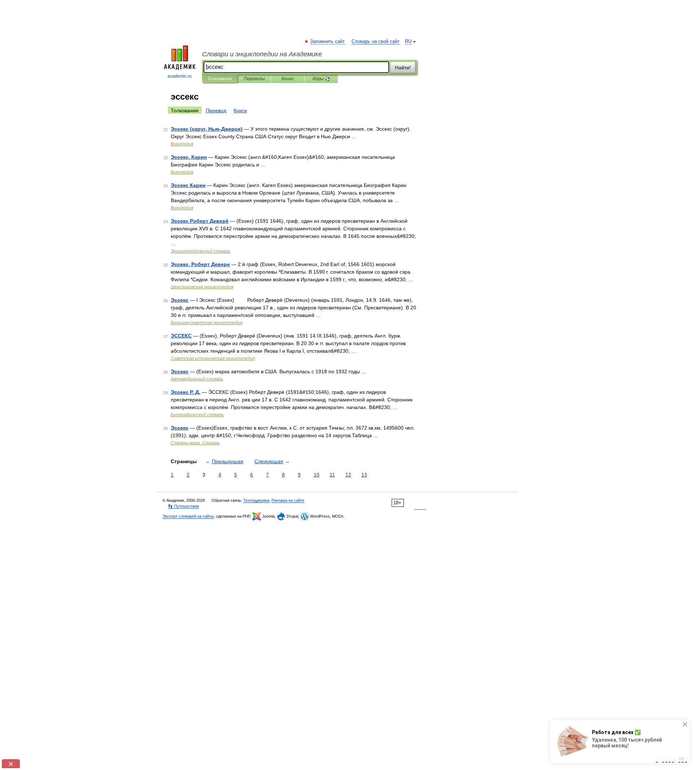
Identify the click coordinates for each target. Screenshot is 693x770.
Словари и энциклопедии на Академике (262, 54)
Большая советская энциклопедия (207, 322)
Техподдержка (256, 500)
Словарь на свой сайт (376, 41)
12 (348, 475)
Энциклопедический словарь (200, 251)
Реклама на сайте (287, 500)
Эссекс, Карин (189, 157)
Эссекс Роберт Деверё (199, 221)
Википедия (182, 144)
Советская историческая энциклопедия (213, 358)
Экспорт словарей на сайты (188, 516)
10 (316, 475)
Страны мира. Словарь (195, 442)
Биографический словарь (197, 414)
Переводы (254, 78)
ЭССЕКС (181, 336)
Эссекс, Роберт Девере (200, 264)
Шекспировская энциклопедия (202, 287)
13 (364, 475)
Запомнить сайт (328, 41)
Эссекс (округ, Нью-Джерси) (207, 129)
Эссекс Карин (188, 185)
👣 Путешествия (183, 506)
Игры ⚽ (321, 78)
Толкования (220, 78)
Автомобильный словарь (197, 379)
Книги (288, 78)
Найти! (403, 67)
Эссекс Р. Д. (185, 392)
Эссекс (179, 300)
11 (332, 475)
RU (408, 41)
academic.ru (179, 76)
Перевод (216, 110)
